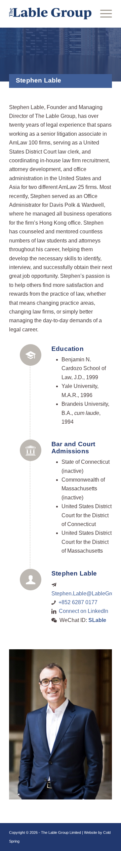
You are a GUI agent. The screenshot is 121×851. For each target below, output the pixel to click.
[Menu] (102, 13)
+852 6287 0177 (77, 602)
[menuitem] (102, 13)
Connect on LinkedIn (83, 611)
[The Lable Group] (50, 13)
